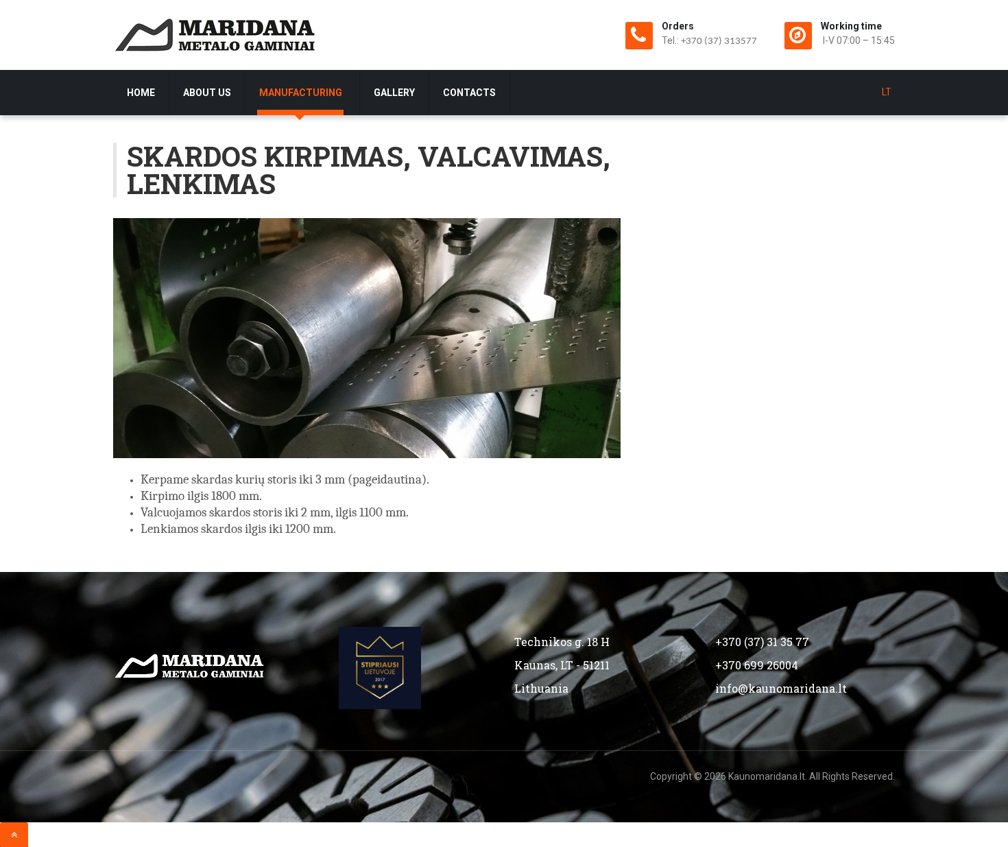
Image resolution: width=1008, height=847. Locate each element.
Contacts (469, 92)
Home (141, 92)
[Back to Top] (14, 834)
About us (207, 92)
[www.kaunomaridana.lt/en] (216, 35)
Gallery (394, 92)
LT (886, 91)
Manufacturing (301, 92)
